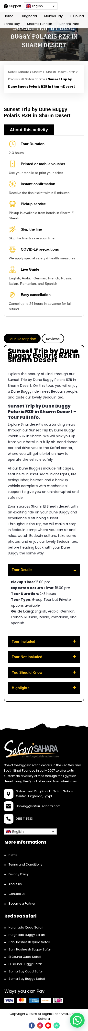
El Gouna (77, 16)
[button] (77, 1020)
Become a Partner (22, 903)
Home (8, 16)
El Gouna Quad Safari (25, 956)
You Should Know (27, 672)
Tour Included (23, 641)
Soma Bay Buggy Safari (27, 978)
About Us (15, 884)
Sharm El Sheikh (39, 23)
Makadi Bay (53, 16)
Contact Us (17, 893)
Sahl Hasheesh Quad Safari (29, 942)
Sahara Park (69, 23)
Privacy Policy (19, 874)
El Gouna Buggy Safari (26, 964)
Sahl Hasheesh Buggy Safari (30, 949)
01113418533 (24, 818)
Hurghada (29, 16)
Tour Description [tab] (22, 339)
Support (15, 6)
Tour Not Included (27, 657)
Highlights (20, 688)
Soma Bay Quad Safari (26, 971)
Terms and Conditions (25, 864)
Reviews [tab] (53, 339)
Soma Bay (12, 23)
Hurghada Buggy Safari (27, 934)
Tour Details (22, 570)
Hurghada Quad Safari (26, 927)
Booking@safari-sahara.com (38, 806)
